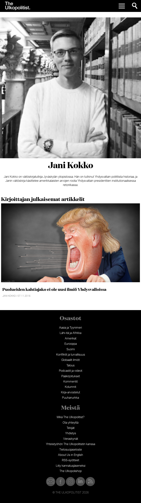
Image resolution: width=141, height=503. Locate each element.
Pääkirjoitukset (70, 376)
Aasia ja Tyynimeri (70, 327)
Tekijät (71, 428)
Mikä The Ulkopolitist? (70, 417)
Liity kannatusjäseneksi (70, 465)
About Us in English (70, 454)
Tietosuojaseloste (70, 449)
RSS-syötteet (70, 460)
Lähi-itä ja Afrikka (70, 333)
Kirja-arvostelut (70, 392)
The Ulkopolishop (70, 471)
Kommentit (70, 381)
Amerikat (70, 338)
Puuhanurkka (70, 397)
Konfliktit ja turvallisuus (70, 354)
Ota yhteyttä (70, 422)
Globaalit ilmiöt (70, 359)
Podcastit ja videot (70, 370)
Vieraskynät (70, 438)
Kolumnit (70, 386)
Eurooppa (70, 343)
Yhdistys (70, 433)
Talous (70, 365)
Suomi (70, 349)
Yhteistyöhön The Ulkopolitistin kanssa (70, 444)
